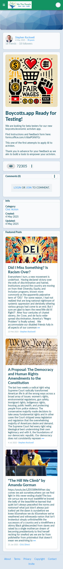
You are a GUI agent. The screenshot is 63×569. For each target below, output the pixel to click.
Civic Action (11, 209)
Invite (31, 564)
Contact (52, 559)
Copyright (39, 559)
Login (17, 188)
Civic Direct (25, 545)
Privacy (27, 559)
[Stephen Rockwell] (9, 38)
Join (29, 188)
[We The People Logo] (27, 5)
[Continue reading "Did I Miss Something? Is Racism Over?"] (38, 328)
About (7, 559)
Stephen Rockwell (24, 37)
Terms (17, 559)
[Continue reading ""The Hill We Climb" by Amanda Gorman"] (34, 540)
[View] (11, 166)
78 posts (30, 40)
